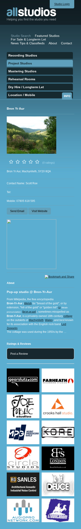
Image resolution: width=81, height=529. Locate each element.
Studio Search (21, 36)
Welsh (28, 303)
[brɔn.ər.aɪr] (29, 311)
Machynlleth (36, 320)
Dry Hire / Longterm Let (26, 87)
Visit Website (39, 211)
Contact (66, 43)
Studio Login (62, 4)
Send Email (17, 211)
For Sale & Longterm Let (28, 39)
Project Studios (20, 63)
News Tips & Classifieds (28, 43)
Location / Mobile (21, 95)
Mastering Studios (22, 71)
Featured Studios (47, 36)
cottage (67, 316)
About (53, 43)
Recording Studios (22, 55)
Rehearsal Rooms (21, 79)
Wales (49, 320)
